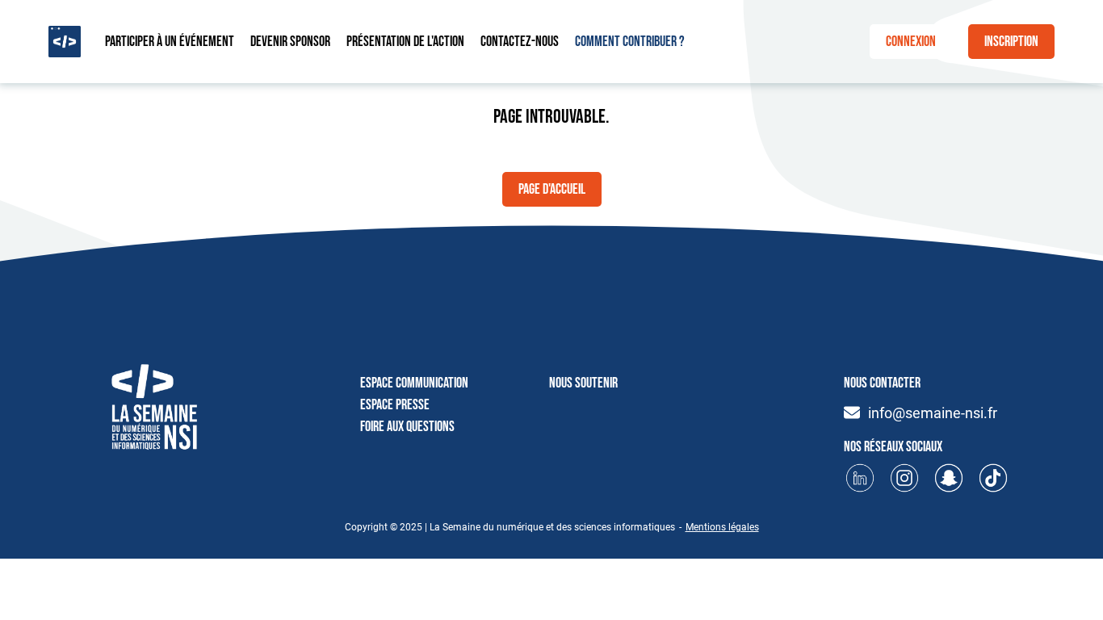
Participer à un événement (169, 41)
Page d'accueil (551, 189)
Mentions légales (722, 527)
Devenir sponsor (290, 41)
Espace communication (414, 383)
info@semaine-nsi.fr (932, 412)
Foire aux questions (407, 426)
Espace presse (395, 404)
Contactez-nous (519, 41)
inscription (1011, 41)
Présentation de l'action (405, 41)
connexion (911, 41)
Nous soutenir (583, 383)
